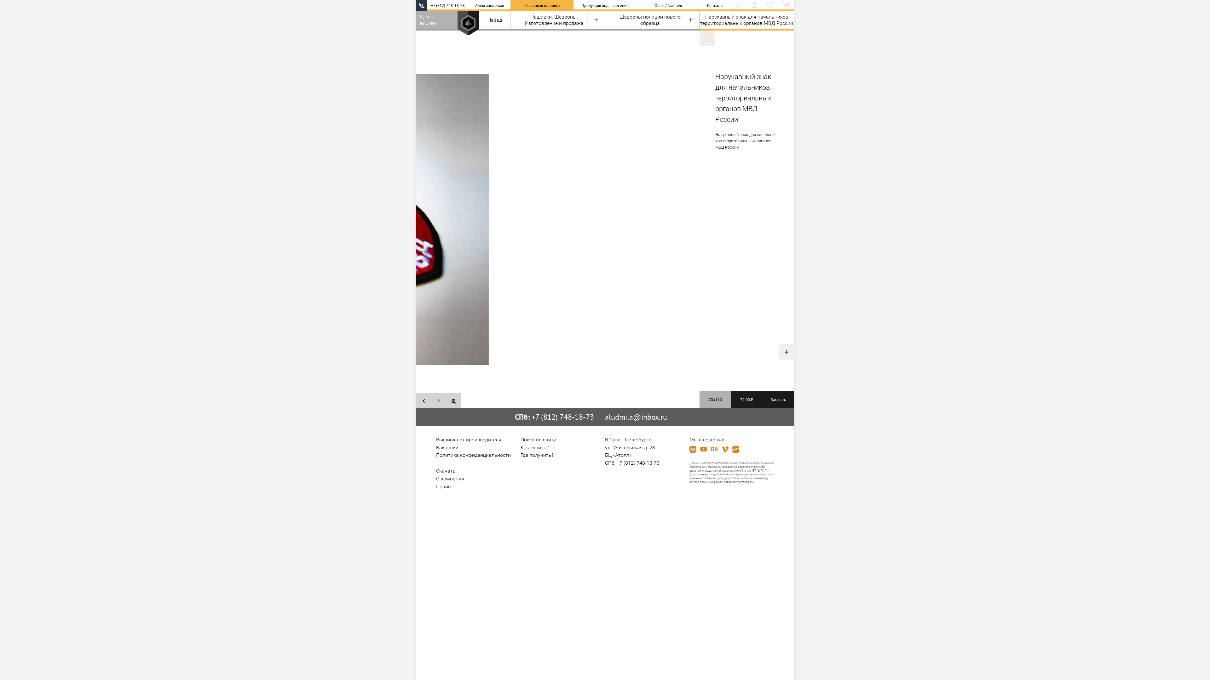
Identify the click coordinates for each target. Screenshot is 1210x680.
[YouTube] (703, 449)
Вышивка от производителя (468, 440)
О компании (450, 479)
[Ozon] (735, 449)
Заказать (778, 399)
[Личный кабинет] (755, 5)
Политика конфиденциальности (473, 455)
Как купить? (535, 447)
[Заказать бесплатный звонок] (421, 5)
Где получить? (537, 455)
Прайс (443, 487)
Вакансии (447, 447)
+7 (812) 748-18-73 (448, 5)
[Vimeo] (725, 449)
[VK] (693, 449)
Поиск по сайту (538, 440)
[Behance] (714, 449)
